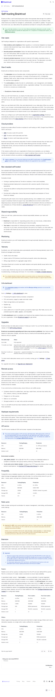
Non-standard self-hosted (32, 155)
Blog (23, 681)
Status (34, 681)
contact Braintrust (28, 205)
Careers (28, 681)
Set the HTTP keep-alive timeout (28, 466)
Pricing (18, 681)
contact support (42, 347)
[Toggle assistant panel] (53, 2)
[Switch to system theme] (47, 690)
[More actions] (52, 14)
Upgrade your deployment (25, 364)
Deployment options (10, 32)
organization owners (12, 287)
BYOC (6, 30)
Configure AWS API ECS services (24, 438)
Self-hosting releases (16, 328)
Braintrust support (23, 317)
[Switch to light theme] (49, 690)
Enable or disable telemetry (44, 272)
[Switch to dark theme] (52, 690)
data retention (19, 119)
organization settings (38, 115)
